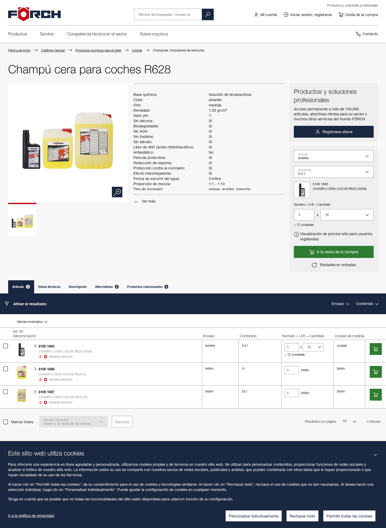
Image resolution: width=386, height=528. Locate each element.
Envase (338, 303)
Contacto (370, 34)
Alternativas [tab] (106, 287)
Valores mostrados (30, 322)
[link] (265, 14)
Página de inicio (19, 50)
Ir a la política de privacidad (31, 515)
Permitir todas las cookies (349, 516)
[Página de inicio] (34, 14)
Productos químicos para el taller (98, 50)
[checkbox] (5, 346)
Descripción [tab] (78, 287)
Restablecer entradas (337, 264)
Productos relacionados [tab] (147, 287)
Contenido (365, 303)
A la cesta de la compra (337, 251)
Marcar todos (22, 422)
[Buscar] (208, 14)
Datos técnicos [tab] (49, 287)
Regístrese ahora (336, 131)
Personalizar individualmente (254, 516)
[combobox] (335, 157)
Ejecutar (122, 421)
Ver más (148, 201)
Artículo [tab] (20, 287)
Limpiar (137, 50)
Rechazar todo (302, 516)
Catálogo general (53, 50)
